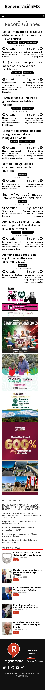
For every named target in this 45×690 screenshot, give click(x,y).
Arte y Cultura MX (31, 673)
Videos (38, 673)
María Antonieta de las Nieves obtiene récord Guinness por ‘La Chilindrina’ (22, 35)
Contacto (31, 657)
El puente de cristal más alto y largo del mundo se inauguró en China (21, 134)
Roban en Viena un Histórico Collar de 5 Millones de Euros (19, 541)
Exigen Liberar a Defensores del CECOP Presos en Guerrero (19, 522)
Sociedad (22, 174)
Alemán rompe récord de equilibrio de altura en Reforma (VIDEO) (19, 258)
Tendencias (31, 42)
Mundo (14, 141)
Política (7, 673)
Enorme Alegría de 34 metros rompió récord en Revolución (22, 196)
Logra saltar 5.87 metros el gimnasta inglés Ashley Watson (20, 101)
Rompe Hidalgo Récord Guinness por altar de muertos (17, 167)
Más (15, 560)
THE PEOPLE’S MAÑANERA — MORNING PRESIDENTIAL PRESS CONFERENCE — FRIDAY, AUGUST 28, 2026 (21, 515)
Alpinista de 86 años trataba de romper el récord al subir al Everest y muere (21, 225)
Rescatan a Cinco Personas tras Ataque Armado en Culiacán (19, 535)
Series (22, 42)
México (11, 673)
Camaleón (13, 42)
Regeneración (32, 650)
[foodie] (20, 315)
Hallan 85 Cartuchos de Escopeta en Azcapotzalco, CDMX (18, 528)
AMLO (15, 673)
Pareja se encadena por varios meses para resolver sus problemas (22, 66)
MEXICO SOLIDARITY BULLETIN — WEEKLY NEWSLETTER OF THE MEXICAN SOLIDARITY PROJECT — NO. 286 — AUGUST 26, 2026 (21, 507)
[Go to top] (40, 681)
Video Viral (28, 73)
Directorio (31, 654)
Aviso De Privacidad (35, 661)
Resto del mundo (27, 141)
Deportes (16, 108)
